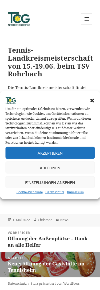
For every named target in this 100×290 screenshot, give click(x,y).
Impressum (75, 192)
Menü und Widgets (86, 24)
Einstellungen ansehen (50, 182)
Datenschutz (54, 192)
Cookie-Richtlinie (30, 192)
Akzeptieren (50, 152)
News (64, 220)
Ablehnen (50, 167)
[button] (92, 100)
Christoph (45, 220)
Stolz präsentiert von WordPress (55, 283)
